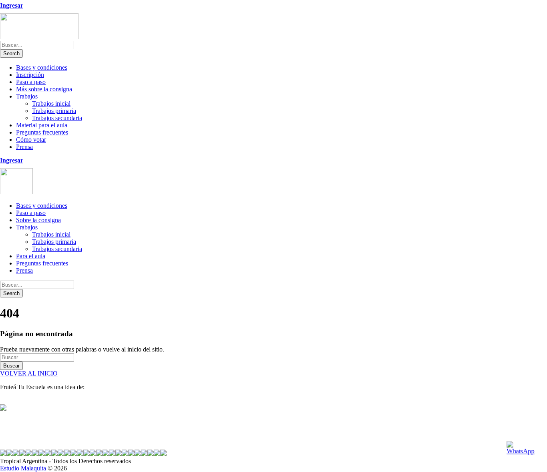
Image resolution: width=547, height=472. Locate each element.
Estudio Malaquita (23, 468)
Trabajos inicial (51, 103)
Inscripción (30, 74)
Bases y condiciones (41, 67)
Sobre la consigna (38, 220)
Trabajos (27, 96)
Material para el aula (41, 125)
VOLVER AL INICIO (29, 373)
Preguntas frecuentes (42, 132)
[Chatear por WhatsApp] (523, 448)
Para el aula (30, 256)
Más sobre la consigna (44, 89)
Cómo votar (31, 139)
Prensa (24, 146)
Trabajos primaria (54, 110)
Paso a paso (31, 81)
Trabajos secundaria (57, 117)
